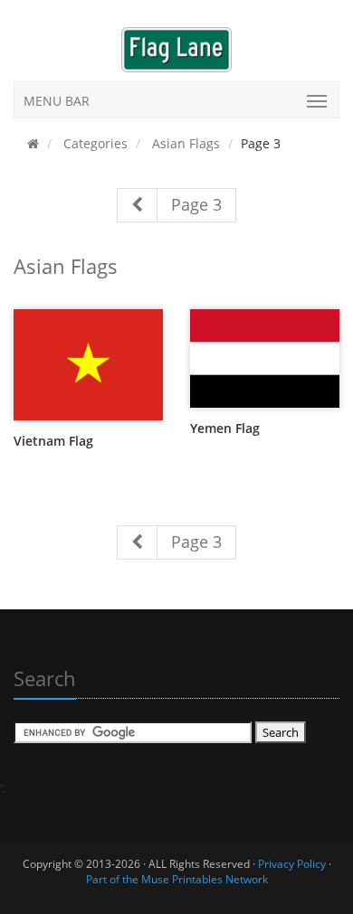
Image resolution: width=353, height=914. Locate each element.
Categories (94, 143)
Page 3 (196, 204)
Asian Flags (184, 143)
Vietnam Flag (53, 440)
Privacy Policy (292, 864)
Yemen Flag (225, 428)
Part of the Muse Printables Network (177, 879)
